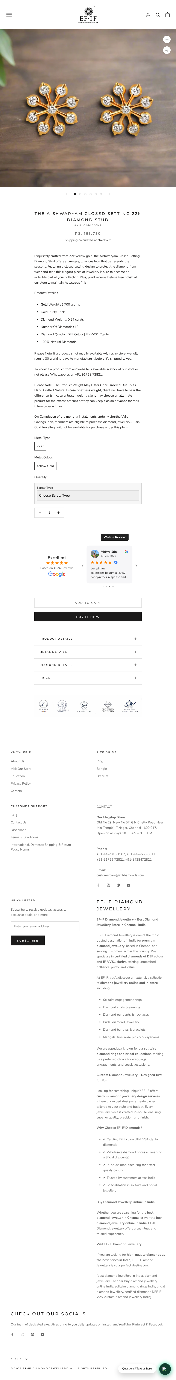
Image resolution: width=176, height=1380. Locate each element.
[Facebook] (98, 885)
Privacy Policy (21, 783)
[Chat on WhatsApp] (165, 1369)
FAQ (14, 815)
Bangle (102, 769)
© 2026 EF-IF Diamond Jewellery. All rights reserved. (59, 1368)
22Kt (40, 446)
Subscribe (27, 940)
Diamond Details (56, 664)
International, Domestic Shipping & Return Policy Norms (41, 847)
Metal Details (53, 651)
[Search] (158, 14)
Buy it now (88, 617)
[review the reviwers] (126, 552)
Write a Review (115, 537)
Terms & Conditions (24, 837)
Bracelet (102, 776)
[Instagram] (108, 885)
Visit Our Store (21, 769)
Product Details (56, 638)
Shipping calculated (79, 240)
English (17, 1359)
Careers (16, 791)
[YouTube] (128, 885)
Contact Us (18, 822)
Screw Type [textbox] (45, 488)
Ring (100, 761)
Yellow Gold (45, 466)
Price (44, 677)
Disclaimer (18, 830)
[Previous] (66, 194)
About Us (17, 761)
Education (18, 776)
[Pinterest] (118, 885)
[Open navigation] (9, 15)
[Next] (109, 194)
